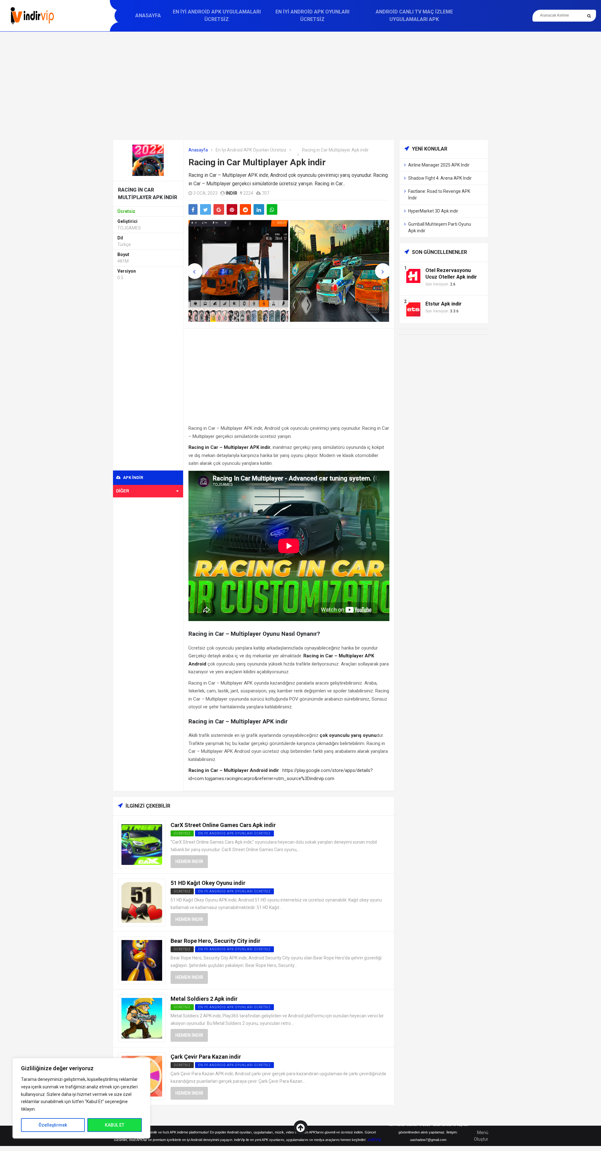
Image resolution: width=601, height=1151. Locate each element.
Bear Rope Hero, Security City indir (215, 941)
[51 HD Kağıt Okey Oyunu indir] (141, 902)
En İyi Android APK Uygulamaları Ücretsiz (217, 15)
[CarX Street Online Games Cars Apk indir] (141, 844)
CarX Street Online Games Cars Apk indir (223, 825)
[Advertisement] (300, 85)
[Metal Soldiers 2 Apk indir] (141, 1018)
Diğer (122, 491)
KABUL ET (114, 1125)
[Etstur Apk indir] (413, 309)
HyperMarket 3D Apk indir (433, 210)
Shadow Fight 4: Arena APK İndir (440, 178)
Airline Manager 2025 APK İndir (439, 164)
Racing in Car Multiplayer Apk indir (257, 162)
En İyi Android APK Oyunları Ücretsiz (312, 15)
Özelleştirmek (53, 1125)
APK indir (132, 477)
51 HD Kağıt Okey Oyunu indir (208, 883)
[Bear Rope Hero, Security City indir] (141, 960)
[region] (81, 1098)
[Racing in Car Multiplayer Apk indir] (148, 160)
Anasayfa (148, 15)
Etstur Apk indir (443, 304)
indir (231, 193)
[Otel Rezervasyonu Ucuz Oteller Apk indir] (413, 276)
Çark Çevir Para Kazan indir (206, 1056)
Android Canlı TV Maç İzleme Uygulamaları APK (414, 15)
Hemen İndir (189, 861)
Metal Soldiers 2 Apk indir (204, 998)
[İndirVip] (32, 16)
